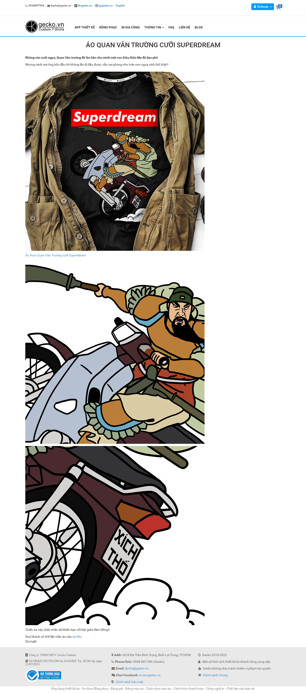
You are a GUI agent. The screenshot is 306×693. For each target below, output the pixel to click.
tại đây (77, 636)
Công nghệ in (215, 688)
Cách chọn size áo (158, 688)
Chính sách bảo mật (129, 682)
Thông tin (153, 27)
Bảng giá (117, 688)
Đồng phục (108, 27)
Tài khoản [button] (262, 6)
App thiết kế (85, 27)
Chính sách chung (215, 675)
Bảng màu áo (134, 688)
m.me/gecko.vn (150, 675)
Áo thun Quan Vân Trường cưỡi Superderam (55, 255)
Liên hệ (184, 27)
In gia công (130, 27)
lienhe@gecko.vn (137, 668)
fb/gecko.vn (84, 5)
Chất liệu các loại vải (240, 688)
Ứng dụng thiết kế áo (65, 688)
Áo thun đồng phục (95, 688)
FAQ (171, 27)
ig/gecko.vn (105, 5)
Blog (199, 27)
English (120, 5)
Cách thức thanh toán (188, 688)
